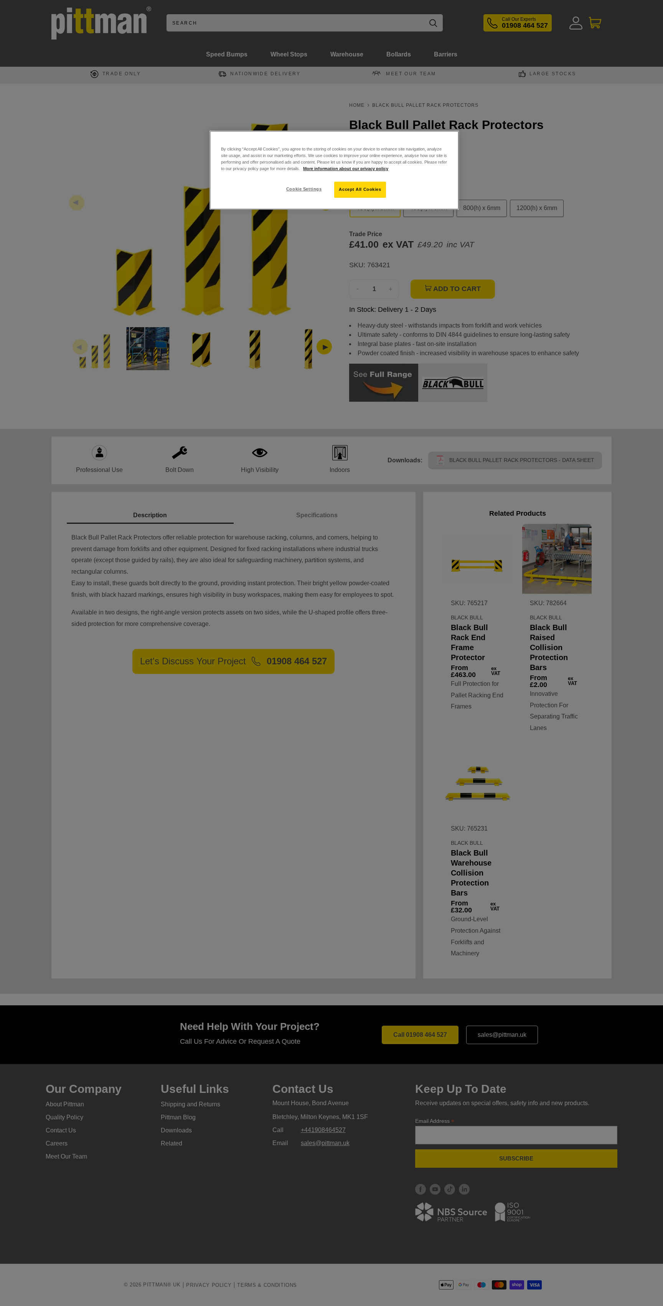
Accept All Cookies (360, 189)
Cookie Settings (304, 189)
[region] (334, 170)
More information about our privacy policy (345, 168)
